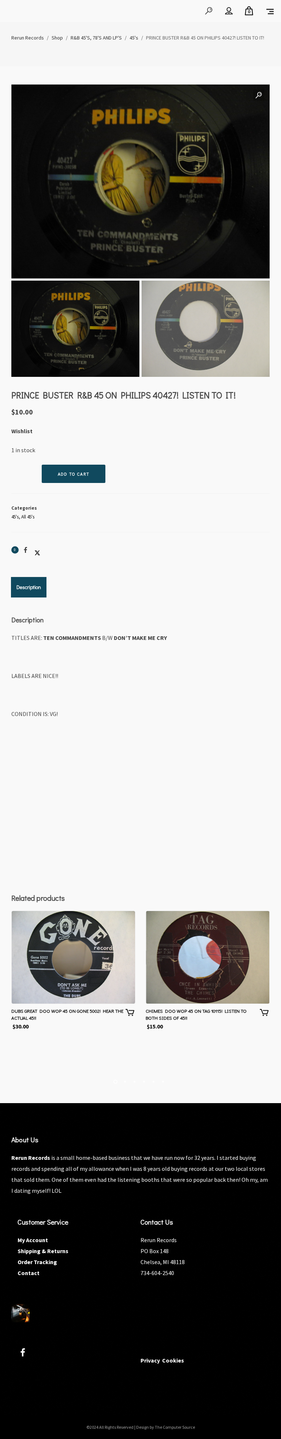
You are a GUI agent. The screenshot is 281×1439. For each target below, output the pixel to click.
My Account (33, 1240)
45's (15, 517)
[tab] (28, 587)
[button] (258, 95)
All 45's (27, 517)
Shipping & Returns (43, 1251)
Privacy (150, 1360)
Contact (29, 1273)
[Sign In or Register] (229, 11)
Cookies (173, 1360)
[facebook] (27, 1353)
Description (28, 587)
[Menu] (270, 11)
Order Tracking (37, 1262)
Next (257, 231)
